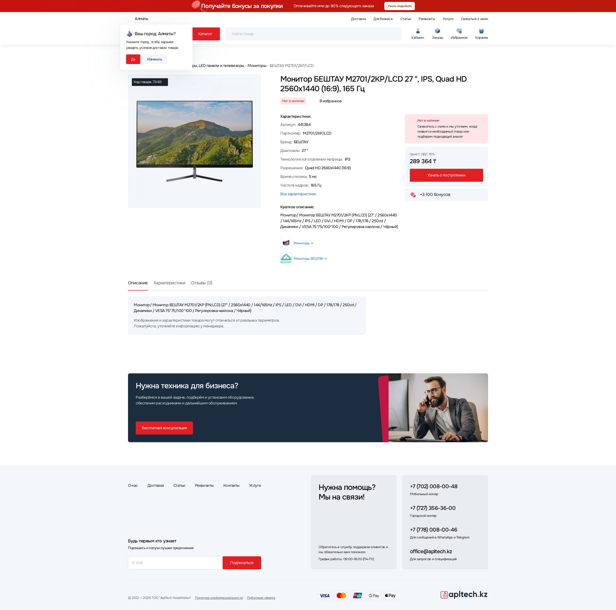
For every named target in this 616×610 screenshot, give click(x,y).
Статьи (405, 19)
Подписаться (241, 562)
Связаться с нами (474, 19)
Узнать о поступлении (446, 175)
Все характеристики (298, 193)
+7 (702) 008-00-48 (433, 486)
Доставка (358, 19)
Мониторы (257, 65)
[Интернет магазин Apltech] (464, 594)
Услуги (448, 19)
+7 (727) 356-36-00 (433, 508)
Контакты (231, 485)
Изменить (154, 59)
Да (133, 59)
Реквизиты (427, 19)
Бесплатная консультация (164, 427)
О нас (133, 485)
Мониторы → (303, 243)
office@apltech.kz (431, 551)
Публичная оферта (261, 598)
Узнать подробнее (399, 6)
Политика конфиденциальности (219, 598)
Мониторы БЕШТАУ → (310, 258)
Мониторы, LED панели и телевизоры (211, 65)
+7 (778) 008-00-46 (433, 529)
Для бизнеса (382, 19)
